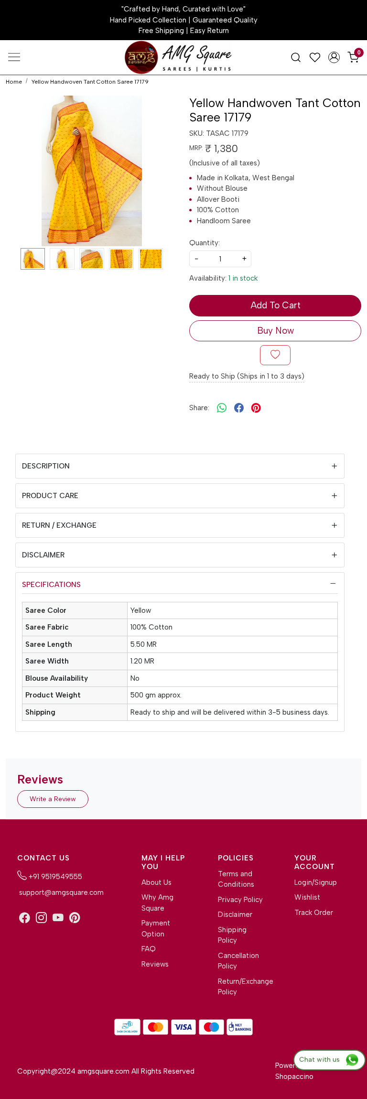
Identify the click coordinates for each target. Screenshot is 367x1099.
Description (46, 466)
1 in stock (243, 278)
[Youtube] (58, 918)
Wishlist (307, 897)
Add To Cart (275, 305)
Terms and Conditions (236, 879)
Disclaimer (43, 555)
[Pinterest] (74, 918)
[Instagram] (41, 918)
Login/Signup (315, 882)
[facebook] (239, 408)
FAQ (148, 949)
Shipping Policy (232, 935)
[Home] (183, 59)
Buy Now (275, 330)
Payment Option (155, 928)
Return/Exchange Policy (241, 987)
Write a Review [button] (53, 799)
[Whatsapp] (221, 408)
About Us (156, 882)
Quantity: (204, 243)
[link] (295, 57)
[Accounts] (334, 57)
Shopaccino (294, 1076)
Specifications (51, 584)
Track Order (313, 912)
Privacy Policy (240, 899)
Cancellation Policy (238, 961)
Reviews (155, 964)
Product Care (50, 495)
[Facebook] (24, 918)
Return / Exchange (59, 525)
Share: (199, 407)
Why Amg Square (157, 903)
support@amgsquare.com (60, 892)
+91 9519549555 (54, 876)
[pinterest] (256, 408)
